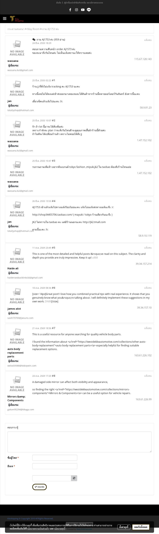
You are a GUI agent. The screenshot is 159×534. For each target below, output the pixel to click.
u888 (95, 257)
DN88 (48, 301)
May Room (33, 29)
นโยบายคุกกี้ (59, 528)
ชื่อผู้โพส (13, 457)
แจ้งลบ (148, 40)
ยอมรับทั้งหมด (140, 527)
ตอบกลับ (40, 486)
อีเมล (11, 466)
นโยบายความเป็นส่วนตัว (38, 528)
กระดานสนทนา (16, 29)
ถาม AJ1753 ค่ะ (50, 29)
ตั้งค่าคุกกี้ (123, 527)
